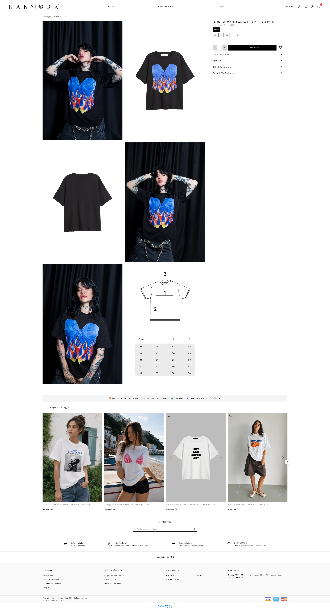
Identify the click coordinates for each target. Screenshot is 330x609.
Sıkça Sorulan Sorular (114, 576)
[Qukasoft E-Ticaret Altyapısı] (165, 606)
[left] (42, 462)
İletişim (46, 588)
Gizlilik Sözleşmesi (51, 580)
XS (215, 35)
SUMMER (170, 576)
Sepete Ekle (254, 48)
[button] (111, 7)
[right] (287, 462)
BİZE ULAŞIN (233, 570)
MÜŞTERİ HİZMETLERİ (114, 570)
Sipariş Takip (110, 580)
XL (238, 35)
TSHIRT (200, 576)
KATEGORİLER (172, 570)
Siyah (216, 29)
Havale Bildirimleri (112, 584)
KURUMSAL (47, 570)
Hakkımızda (48, 576)
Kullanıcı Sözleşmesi (52, 584)
